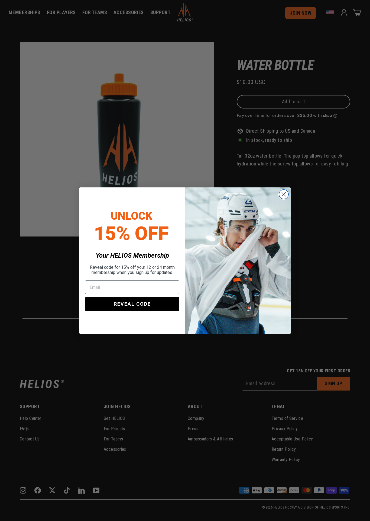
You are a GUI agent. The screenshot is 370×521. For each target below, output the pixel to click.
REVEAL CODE (132, 304)
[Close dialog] (283, 194)
